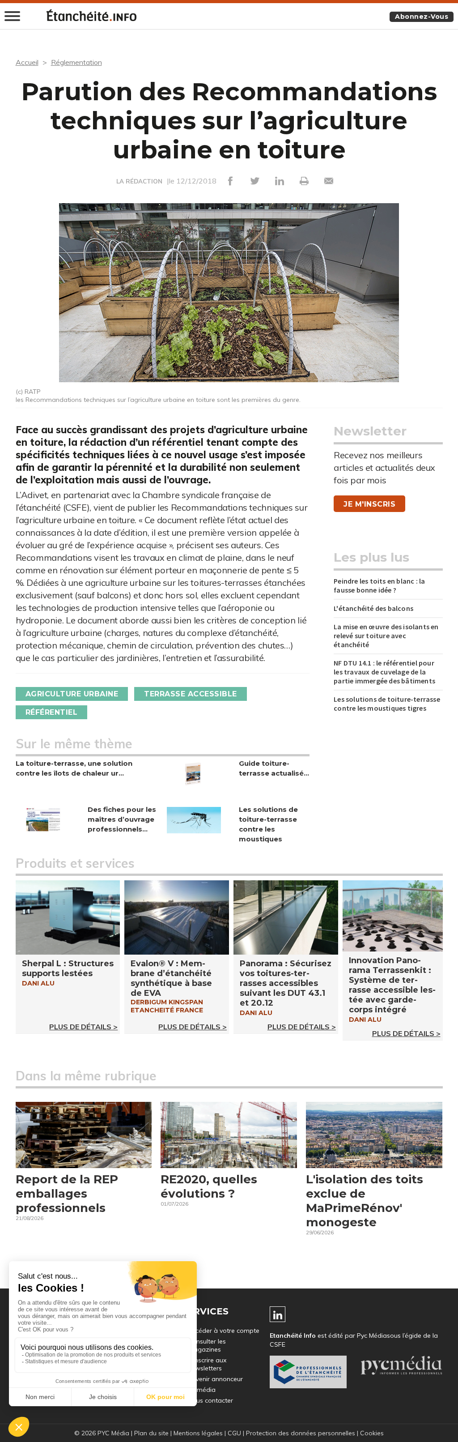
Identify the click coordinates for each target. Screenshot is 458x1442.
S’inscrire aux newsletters (207, 1364)
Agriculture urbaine (72, 694)
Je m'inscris (369, 504)
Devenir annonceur (215, 1379)
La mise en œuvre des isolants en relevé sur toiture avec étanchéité (386, 635)
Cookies (372, 1433)
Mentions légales (198, 1433)
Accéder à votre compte (223, 1331)
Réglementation (76, 62)
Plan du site (151, 1433)
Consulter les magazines (207, 1345)
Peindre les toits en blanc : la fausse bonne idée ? (379, 585)
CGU (234, 1433)
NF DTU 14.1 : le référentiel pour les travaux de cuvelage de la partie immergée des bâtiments (384, 671)
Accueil (27, 62)
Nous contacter (210, 1400)
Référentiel (51, 712)
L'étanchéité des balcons (373, 608)
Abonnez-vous (421, 17)
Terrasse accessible (190, 694)
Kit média (202, 1390)
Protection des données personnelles (300, 1433)
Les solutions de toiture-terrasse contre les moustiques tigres (387, 703)
